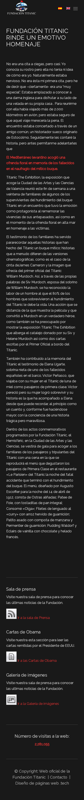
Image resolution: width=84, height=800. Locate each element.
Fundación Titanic (29, 777)
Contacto (59, 777)
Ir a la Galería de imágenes (38, 704)
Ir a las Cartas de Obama (37, 661)
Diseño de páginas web (37, 783)
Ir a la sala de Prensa (33, 618)
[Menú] (75, 8)
